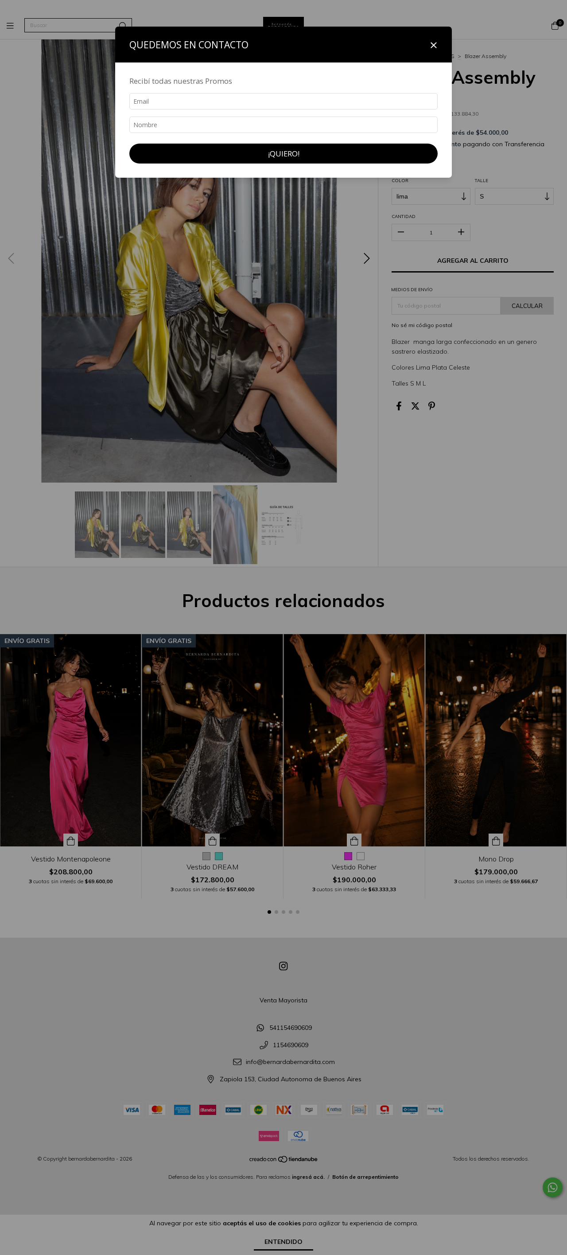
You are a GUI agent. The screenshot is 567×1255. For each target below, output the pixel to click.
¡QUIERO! (283, 153)
